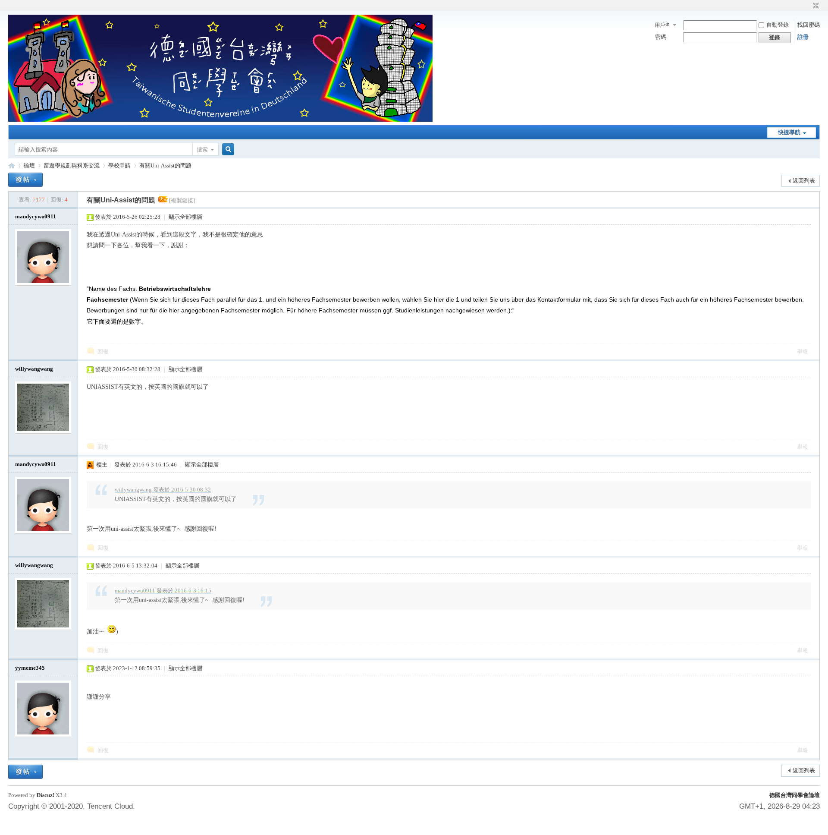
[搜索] (227, 149)
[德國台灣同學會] (220, 120)
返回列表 (804, 180)
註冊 (803, 37)
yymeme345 (30, 668)
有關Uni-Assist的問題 (165, 165)
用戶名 (662, 25)
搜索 (202, 149)
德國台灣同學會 (11, 165)
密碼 (660, 37)
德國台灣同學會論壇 (794, 795)
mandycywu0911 (35, 216)
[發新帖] (25, 180)
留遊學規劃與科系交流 (72, 165)
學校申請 (119, 165)
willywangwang (34, 369)
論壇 (29, 165)
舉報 (802, 351)
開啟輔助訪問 (808, 6)
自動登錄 (777, 25)
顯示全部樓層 (185, 217)
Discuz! (45, 795)
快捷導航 (789, 132)
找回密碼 (808, 25)
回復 (103, 351)
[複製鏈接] (182, 200)
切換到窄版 (815, 6)
